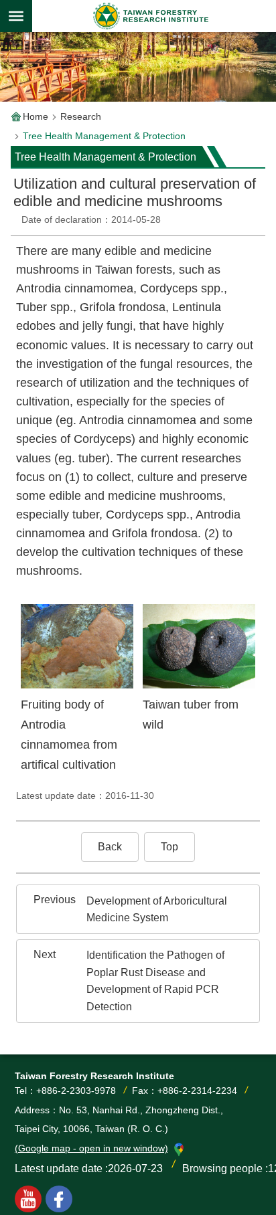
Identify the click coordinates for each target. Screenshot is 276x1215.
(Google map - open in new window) (91, 1148)
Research (80, 116)
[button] (110, 847)
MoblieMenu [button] (16, 16)
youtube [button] (28, 1199)
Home (35, 116)
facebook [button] (59, 1199)
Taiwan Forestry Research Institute (151, 16)
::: (21, 196)
